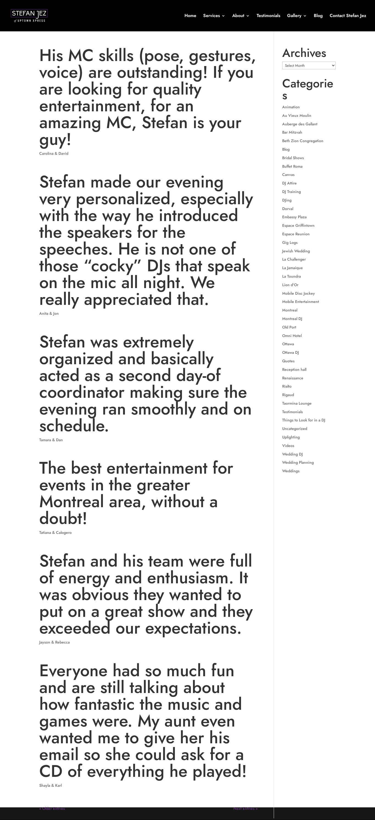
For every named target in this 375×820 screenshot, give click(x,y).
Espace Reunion (296, 234)
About (238, 16)
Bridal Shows (293, 158)
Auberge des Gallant (299, 124)
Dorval (287, 208)
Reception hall (294, 369)
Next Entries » (245, 808)
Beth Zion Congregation (302, 140)
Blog (318, 16)
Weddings (291, 471)
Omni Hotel (292, 335)
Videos (288, 445)
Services (211, 16)
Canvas (288, 174)
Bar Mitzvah (292, 132)
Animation (291, 107)
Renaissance (292, 378)
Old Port (289, 327)
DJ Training (291, 191)
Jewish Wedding (296, 251)
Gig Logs (290, 242)
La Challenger (294, 259)
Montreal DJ (292, 318)
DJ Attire (289, 183)
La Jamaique (292, 267)
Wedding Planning (298, 462)
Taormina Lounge (297, 403)
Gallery (294, 16)
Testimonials (268, 16)
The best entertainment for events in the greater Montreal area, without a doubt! (136, 493)
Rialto (287, 386)
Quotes (288, 361)
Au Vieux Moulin (296, 115)
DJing (287, 200)
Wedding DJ (292, 454)
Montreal (289, 310)
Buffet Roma (292, 166)
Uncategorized (294, 428)
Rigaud (288, 394)
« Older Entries (52, 808)
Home (190, 16)
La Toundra (291, 276)
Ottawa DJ (290, 352)
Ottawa (288, 344)
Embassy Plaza (294, 217)
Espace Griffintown (298, 225)
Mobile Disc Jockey (298, 293)
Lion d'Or (290, 285)
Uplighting (291, 437)
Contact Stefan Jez (348, 16)
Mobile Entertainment (300, 301)
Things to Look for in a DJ (303, 420)
